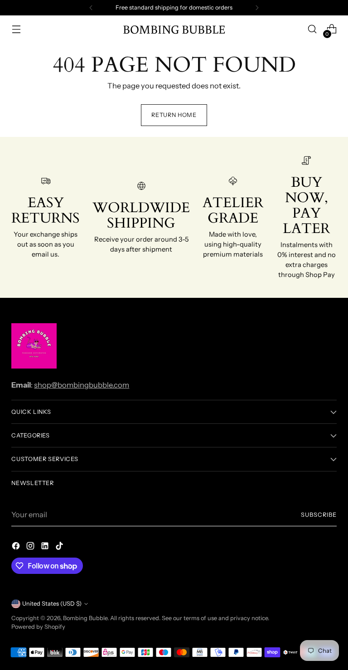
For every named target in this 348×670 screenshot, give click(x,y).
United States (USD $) (52, 603)
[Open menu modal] (16, 29)
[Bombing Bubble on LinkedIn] (45, 547)
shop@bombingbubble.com (81, 384)
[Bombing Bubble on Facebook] (16, 547)
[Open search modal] (312, 29)
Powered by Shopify (38, 626)
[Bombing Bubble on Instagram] (31, 547)
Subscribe (319, 514)
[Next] (257, 7)
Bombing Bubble (85, 618)
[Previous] (91, 7)
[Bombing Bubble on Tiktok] (60, 547)
